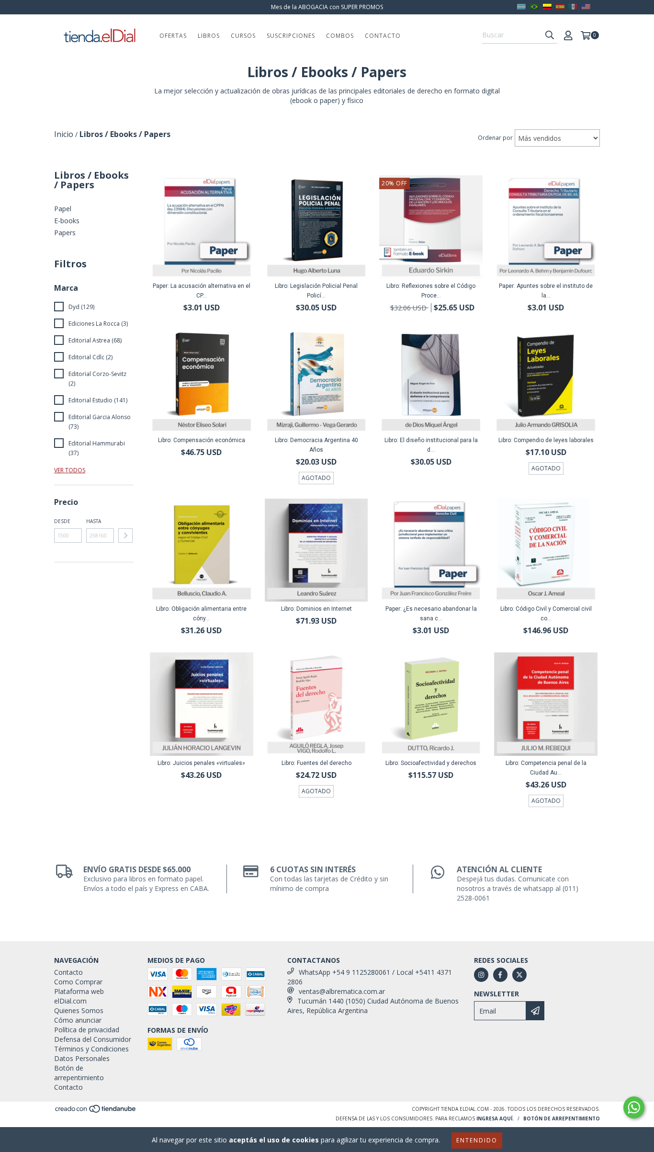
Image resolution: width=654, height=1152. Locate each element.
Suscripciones (291, 36)
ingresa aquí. (495, 1118)
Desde (62, 521)
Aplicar (125, 535)
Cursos (243, 36)
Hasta (93, 521)
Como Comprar (78, 981)
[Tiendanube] (96, 1111)
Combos (340, 36)
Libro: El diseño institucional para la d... (431, 445)
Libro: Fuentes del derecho (316, 763)
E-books (66, 220)
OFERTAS (173, 36)
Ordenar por (495, 138)
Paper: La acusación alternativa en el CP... (201, 291)
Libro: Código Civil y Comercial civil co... (546, 613)
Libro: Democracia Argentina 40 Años (316, 445)
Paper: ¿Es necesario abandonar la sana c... (431, 613)
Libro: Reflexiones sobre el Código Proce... (430, 291)
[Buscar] (549, 35)
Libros (209, 36)
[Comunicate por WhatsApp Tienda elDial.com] (633, 1107)
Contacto (383, 36)
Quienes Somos (78, 1010)
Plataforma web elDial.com (79, 996)
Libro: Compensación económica (201, 440)
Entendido (476, 1140)
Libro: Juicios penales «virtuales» (201, 763)
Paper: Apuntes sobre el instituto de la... (546, 291)
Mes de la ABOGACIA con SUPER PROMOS (327, 7)
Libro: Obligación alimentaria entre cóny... (201, 613)
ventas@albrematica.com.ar (342, 991)
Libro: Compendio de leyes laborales (546, 440)
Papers (65, 232)
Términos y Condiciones (91, 1048)
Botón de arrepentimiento (79, 1072)
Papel (62, 208)
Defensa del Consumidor (92, 1039)
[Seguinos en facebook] (500, 975)
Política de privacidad (86, 1029)
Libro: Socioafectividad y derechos (430, 763)
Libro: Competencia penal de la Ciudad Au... (546, 768)
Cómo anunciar (77, 1020)
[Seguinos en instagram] (481, 975)
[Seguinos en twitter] (519, 975)
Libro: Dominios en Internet (316, 608)
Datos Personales (82, 1058)
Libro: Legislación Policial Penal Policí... (316, 291)
